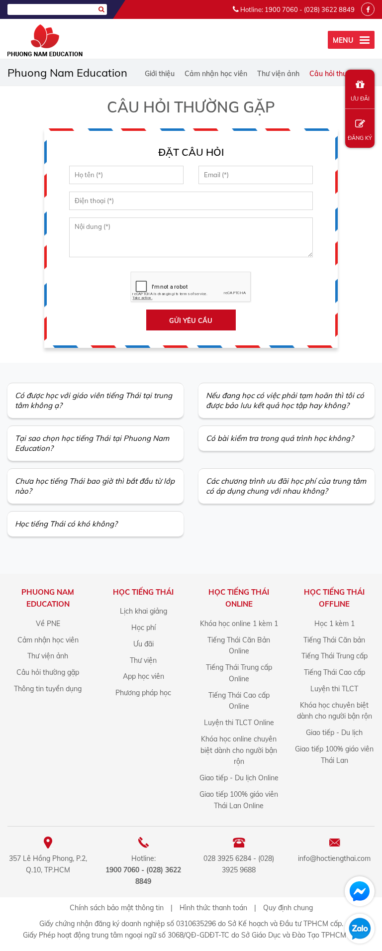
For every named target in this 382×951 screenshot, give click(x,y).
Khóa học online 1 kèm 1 (239, 623)
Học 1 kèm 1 (334, 623)
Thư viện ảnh (278, 73)
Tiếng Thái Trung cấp (334, 655)
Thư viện (143, 660)
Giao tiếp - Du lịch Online (239, 777)
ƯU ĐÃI (360, 98)
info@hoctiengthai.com (334, 858)
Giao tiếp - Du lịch (334, 732)
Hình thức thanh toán (213, 907)
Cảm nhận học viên (216, 73)
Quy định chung (288, 907)
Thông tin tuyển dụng (48, 688)
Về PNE (48, 623)
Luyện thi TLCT (334, 688)
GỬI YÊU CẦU (190, 320)
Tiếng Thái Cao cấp (334, 672)
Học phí (143, 627)
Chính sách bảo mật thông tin (117, 907)
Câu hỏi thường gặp (342, 73)
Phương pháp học (143, 692)
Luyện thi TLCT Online (239, 722)
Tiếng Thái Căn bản (334, 639)
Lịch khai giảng (143, 611)
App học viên (143, 676)
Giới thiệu (160, 73)
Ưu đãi (143, 643)
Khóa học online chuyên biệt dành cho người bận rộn (238, 750)
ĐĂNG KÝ (360, 137)
